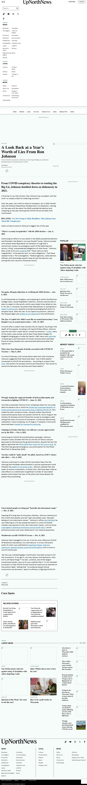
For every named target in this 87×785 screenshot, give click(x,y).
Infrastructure (16, 43)
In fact (48, 331)
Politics (14, 48)
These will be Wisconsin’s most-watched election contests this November (67, 665)
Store (4, 91)
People (5, 74)
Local (29, 112)
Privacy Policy (32, 780)
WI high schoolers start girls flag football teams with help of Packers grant (67, 725)
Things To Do (46, 112)
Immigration (7, 43)
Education (15, 35)
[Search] (17, 8)
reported (52, 336)
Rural (13, 53)
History (5, 71)
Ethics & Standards (6, 780)
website (23, 251)
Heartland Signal (35, 545)
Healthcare (6, 40)
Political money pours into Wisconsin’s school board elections (37, 624)
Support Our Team (78, 757)
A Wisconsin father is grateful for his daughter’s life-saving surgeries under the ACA (67, 355)
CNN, (3, 364)
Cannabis (15, 28)
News (13, 71)
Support (16, 780)
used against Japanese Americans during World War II (23, 527)
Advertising (6, 100)
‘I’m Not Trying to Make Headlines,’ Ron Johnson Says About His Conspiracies (28, 219)
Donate (81, 2)
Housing (14, 40)
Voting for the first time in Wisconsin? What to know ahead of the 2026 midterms (67, 695)
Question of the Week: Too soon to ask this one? (66, 293)
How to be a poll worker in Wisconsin (66, 306)
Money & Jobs (6, 770)
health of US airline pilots (22, 467)
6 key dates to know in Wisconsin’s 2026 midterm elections (66, 319)
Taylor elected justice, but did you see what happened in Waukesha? (9, 624)
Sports (5, 57)
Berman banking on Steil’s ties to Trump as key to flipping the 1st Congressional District (67, 680)
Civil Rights (6, 31)
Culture (5, 67)
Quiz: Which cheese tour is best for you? (66, 280)
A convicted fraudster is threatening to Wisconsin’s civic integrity (67, 389)
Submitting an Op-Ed (79, 760)
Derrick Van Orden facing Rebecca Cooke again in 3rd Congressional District (9, 612)
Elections (6, 38)
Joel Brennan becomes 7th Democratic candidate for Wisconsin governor (67, 423)
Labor (5, 46)
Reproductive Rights (7, 773)
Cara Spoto (4, 165)
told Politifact (49, 520)
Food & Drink (64, 277)
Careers (23, 780)
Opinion (14, 86)
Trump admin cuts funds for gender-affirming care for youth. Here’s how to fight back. (67, 710)
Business (5, 28)
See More (83, 643)
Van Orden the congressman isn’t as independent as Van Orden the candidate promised (37, 612)
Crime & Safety (21, 755)
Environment (16, 38)
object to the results (9, 309)
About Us (6, 88)
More (58, 749)
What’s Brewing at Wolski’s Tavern (66, 372)
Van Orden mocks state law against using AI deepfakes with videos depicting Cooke (73, 267)
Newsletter (15, 88)
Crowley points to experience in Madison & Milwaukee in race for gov (67, 406)
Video (4, 86)
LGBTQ (14, 46)
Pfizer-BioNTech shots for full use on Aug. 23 (37, 444)
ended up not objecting (29, 314)
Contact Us (6, 95)
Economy (6, 35)
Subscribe (71, 1)
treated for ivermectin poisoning (27, 424)
